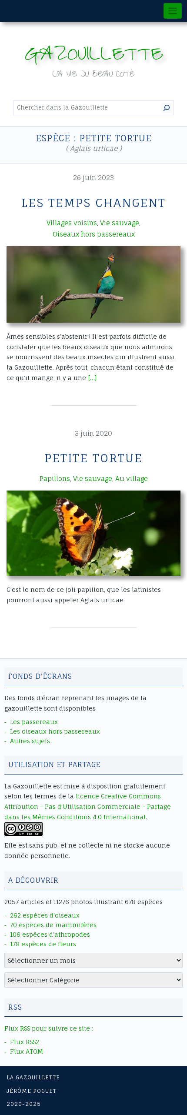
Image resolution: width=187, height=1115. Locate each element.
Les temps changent (93, 203)
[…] (92, 377)
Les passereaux (34, 721)
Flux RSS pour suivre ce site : (48, 1028)
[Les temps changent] (93, 284)
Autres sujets (30, 740)
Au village (131, 478)
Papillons (55, 478)
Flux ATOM (26, 1051)
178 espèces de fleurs (43, 944)
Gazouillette (93, 56)
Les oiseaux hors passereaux (55, 731)
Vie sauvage (119, 223)
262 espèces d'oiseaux (45, 915)
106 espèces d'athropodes (50, 934)
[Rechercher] (166, 108)
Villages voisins (72, 223)
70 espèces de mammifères (53, 924)
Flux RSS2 (24, 1041)
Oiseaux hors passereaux (94, 234)
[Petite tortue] (93, 533)
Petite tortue (93, 458)
